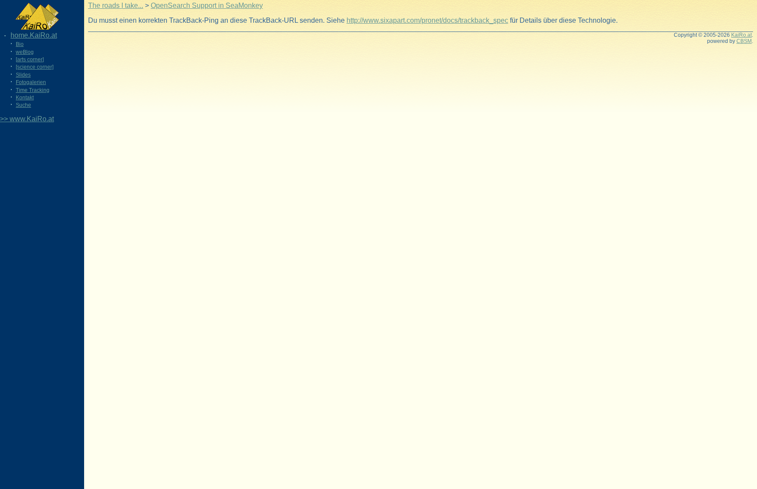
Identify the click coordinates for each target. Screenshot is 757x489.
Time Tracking (33, 90)
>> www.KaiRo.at (27, 119)
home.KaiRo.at (34, 35)
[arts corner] (30, 59)
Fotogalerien (31, 82)
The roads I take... (115, 5)
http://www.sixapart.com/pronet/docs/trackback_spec (427, 20)
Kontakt (25, 98)
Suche (23, 105)
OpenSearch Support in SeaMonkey (207, 5)
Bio (20, 44)
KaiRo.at (741, 35)
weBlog (25, 52)
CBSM (744, 41)
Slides (23, 75)
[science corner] (34, 67)
